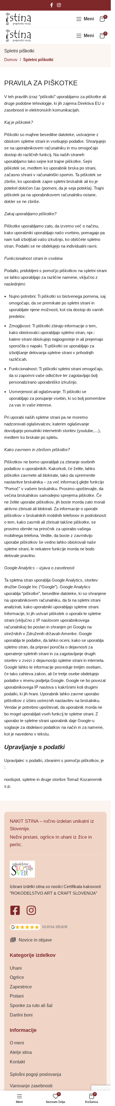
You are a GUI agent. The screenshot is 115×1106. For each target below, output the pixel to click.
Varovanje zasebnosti (31, 1085)
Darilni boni (21, 1015)
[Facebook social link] (51, 5)
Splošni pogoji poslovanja (35, 1074)
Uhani (16, 968)
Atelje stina (21, 1052)
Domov (11, 59)
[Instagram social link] (59, 5)
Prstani (17, 996)
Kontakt (17, 1061)
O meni (17, 1042)
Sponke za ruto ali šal (31, 1005)
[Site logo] (18, 18)
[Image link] (25, 926)
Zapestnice (21, 986)
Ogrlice (17, 977)
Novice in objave (35, 940)
